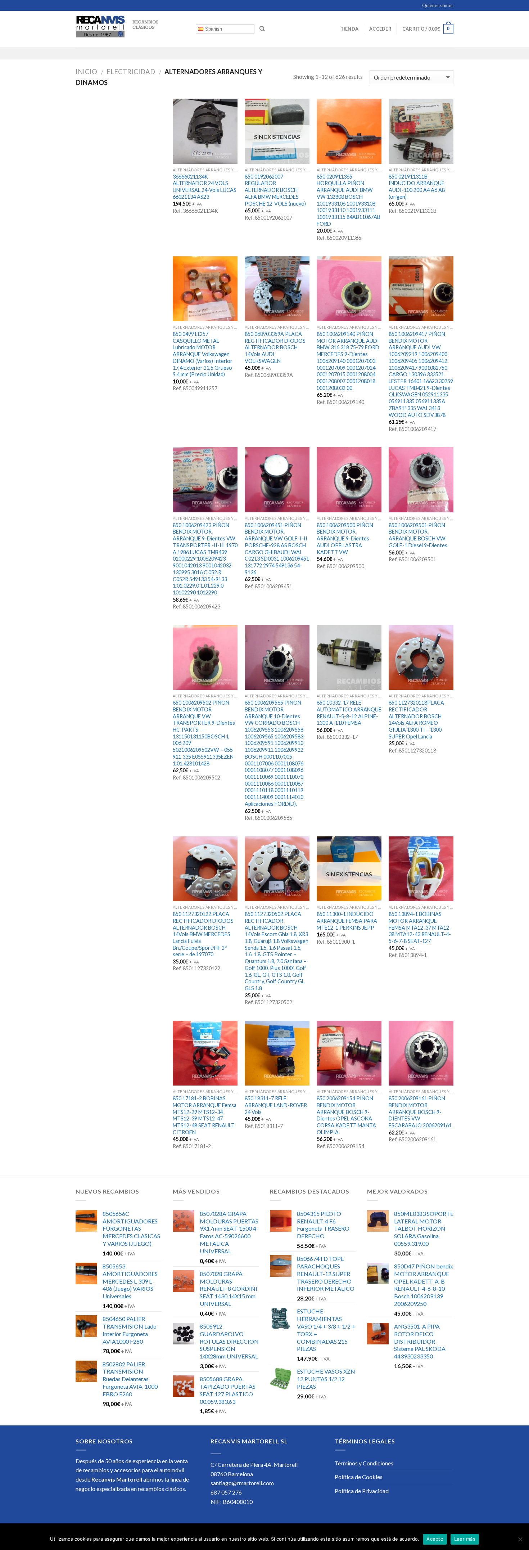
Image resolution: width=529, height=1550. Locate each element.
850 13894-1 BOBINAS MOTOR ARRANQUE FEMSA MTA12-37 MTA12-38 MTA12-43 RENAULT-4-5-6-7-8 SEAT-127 (420, 927)
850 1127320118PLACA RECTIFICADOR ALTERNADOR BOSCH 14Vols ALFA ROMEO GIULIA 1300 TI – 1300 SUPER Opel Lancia (416, 720)
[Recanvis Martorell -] (130, 28)
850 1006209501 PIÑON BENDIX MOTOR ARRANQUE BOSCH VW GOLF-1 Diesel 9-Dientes (418, 535)
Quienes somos (437, 5)
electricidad (131, 72)
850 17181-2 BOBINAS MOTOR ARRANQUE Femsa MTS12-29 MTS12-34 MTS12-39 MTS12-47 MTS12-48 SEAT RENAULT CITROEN (204, 1115)
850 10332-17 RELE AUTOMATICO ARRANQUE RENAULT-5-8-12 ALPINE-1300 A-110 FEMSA (349, 713)
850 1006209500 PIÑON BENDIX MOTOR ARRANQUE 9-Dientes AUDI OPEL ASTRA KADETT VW (345, 538)
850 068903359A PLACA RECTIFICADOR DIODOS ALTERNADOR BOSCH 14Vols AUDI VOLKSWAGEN (275, 347)
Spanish (213, 29)
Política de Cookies (359, 1476)
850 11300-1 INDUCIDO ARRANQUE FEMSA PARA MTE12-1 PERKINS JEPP (347, 920)
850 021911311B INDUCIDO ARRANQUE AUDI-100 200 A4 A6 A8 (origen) (417, 187)
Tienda (349, 29)
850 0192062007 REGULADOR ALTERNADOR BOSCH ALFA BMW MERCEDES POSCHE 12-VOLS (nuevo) (275, 190)
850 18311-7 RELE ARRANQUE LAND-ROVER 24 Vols (276, 1105)
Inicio (86, 72)
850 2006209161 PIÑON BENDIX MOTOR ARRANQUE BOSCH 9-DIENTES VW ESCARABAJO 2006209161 (420, 1111)
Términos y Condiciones (364, 1463)
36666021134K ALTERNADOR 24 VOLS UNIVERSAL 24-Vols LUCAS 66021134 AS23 (204, 187)
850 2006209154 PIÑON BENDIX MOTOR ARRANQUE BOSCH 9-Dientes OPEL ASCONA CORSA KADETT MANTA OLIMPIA (346, 1115)
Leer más (464, 1539)
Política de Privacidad (362, 1490)
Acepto (434, 1539)
